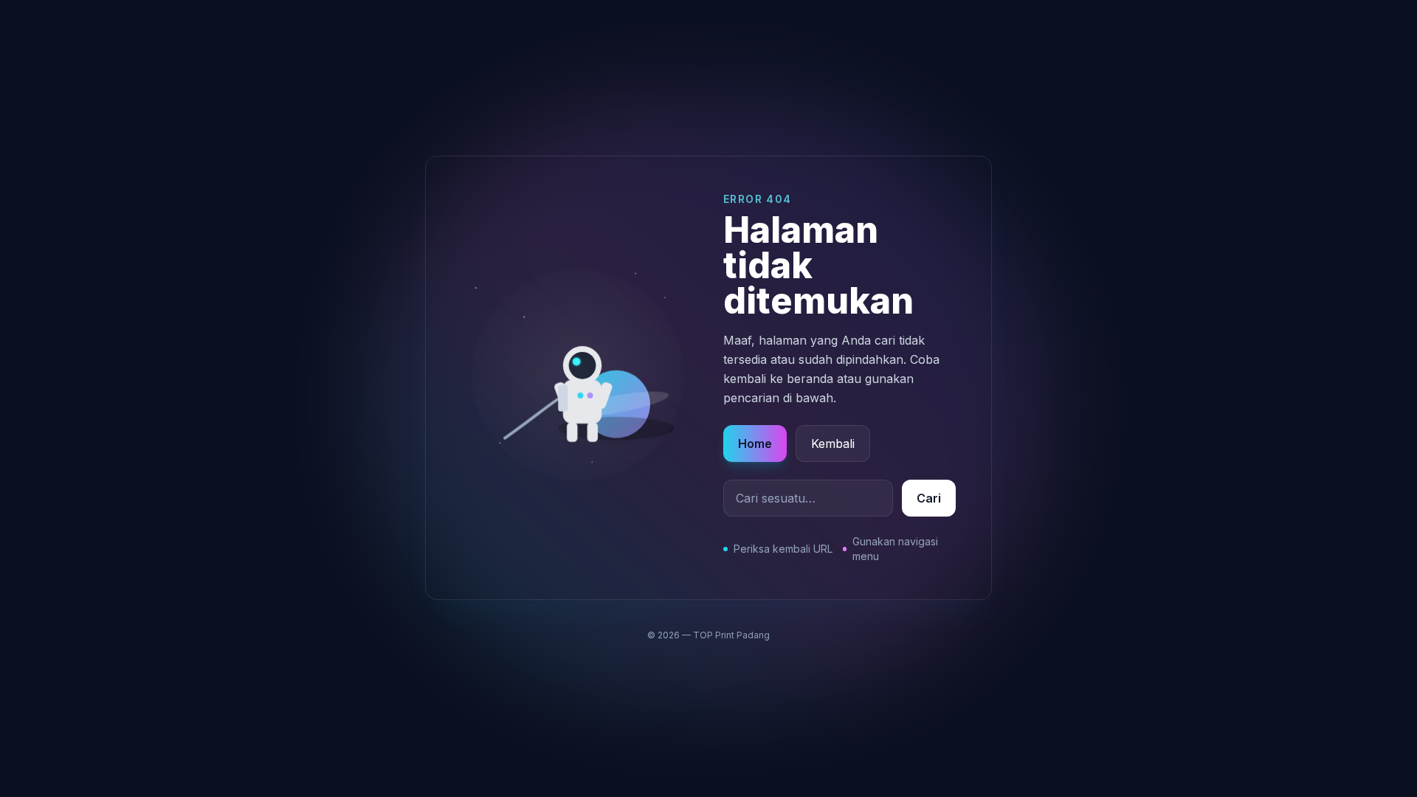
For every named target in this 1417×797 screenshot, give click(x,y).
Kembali (833, 443)
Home (755, 443)
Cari (929, 498)
